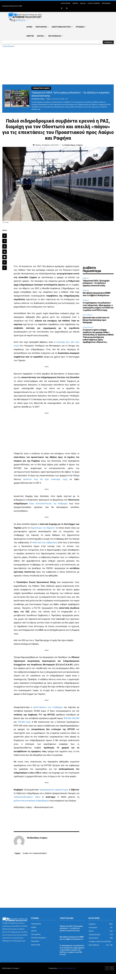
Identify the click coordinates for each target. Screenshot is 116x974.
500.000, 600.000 (71, 718)
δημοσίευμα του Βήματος (43, 528)
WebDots (60, 968)
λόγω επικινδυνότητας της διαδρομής (48, 503)
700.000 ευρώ (24, 722)
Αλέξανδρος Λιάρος (38, 99)
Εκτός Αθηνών (87, 315)
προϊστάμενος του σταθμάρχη (47, 707)
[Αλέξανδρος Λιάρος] (19, 841)
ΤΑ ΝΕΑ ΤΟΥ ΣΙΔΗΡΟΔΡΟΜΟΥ (34, 853)
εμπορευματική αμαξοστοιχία (54, 789)
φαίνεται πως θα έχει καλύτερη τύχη (45, 479)
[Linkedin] (4, 251)
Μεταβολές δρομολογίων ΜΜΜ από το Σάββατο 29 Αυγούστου (96, 294)
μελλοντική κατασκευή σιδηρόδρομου (31, 800)
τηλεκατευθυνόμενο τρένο (27, 797)
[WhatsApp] (4, 246)
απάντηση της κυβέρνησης (44, 542)
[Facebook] (62, 8)
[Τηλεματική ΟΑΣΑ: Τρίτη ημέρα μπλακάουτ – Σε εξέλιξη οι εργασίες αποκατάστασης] (17, 98)
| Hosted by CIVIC (70, 968)
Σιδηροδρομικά (8, 46)
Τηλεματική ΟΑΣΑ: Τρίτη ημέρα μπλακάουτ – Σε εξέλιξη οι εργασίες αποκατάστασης (96, 283)
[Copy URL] (4, 267)
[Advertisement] (58, 66)
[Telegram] (4, 257)
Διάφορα (86, 278)
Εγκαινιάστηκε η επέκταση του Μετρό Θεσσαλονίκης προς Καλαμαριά (96, 320)
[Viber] (4, 262)
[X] (67, 8)
